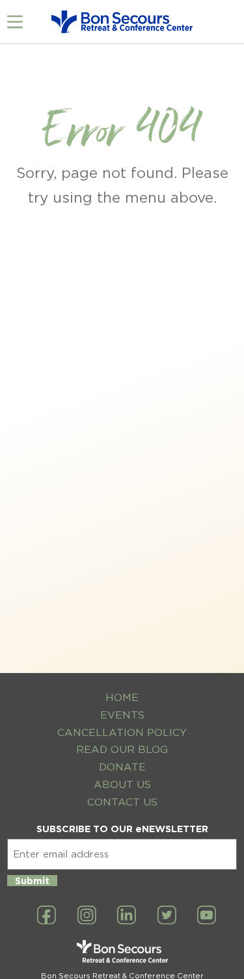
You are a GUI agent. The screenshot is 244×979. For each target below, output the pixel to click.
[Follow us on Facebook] (46, 916)
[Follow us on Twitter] (166, 916)
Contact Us (122, 802)
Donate (122, 767)
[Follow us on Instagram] (86, 916)
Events (122, 715)
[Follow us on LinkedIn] (126, 916)
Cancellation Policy (122, 732)
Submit (32, 880)
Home (122, 697)
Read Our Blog (122, 749)
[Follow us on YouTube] (206, 916)
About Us (122, 784)
